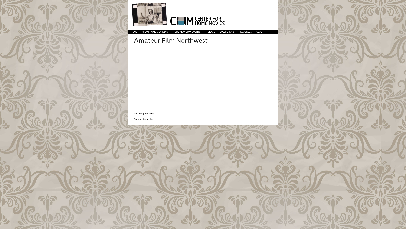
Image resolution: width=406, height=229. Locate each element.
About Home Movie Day (155, 32)
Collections (227, 32)
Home (134, 32)
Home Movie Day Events (186, 32)
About (259, 32)
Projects (210, 32)
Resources (245, 32)
